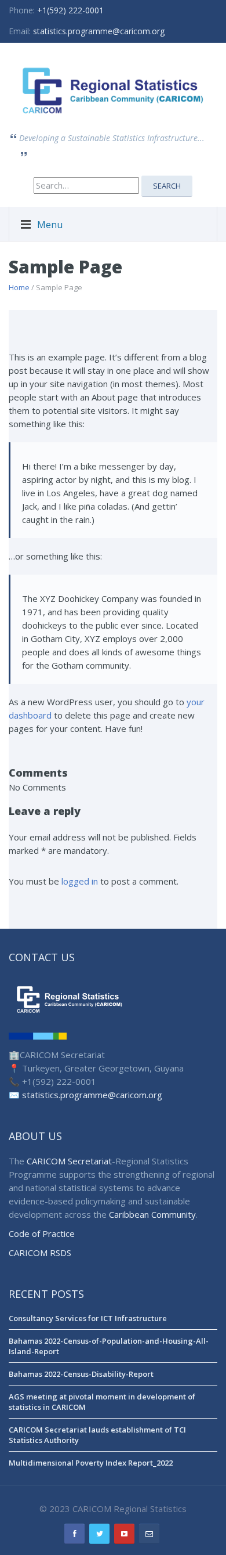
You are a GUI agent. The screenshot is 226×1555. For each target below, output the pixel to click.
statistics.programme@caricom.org (99, 31)
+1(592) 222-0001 (70, 10)
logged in (79, 881)
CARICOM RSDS (40, 1252)
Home (19, 287)
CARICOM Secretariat (69, 1161)
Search (167, 186)
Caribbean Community (152, 1214)
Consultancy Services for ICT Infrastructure (88, 1318)
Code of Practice (42, 1233)
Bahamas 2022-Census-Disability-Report (81, 1374)
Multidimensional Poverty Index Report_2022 (91, 1462)
